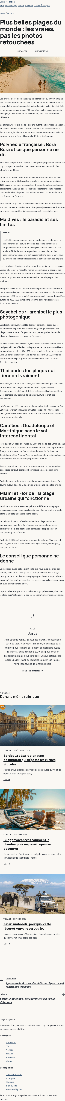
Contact (10, 1082)
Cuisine (37, 5)
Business (29, 5)
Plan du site (11, 1085)
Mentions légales (14, 1089)
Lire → (6, 779)
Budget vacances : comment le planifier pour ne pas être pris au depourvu (27, 844)
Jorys (2, 13)
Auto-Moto (11, 1042)
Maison (21, 5)
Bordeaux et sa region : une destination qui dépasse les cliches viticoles (29, 760)
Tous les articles (14, 1074)
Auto (2, 5)
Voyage (13, 5)
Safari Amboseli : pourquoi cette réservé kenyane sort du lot (27, 926)
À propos (45, 5)
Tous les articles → (32, 670)
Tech (7, 5)
